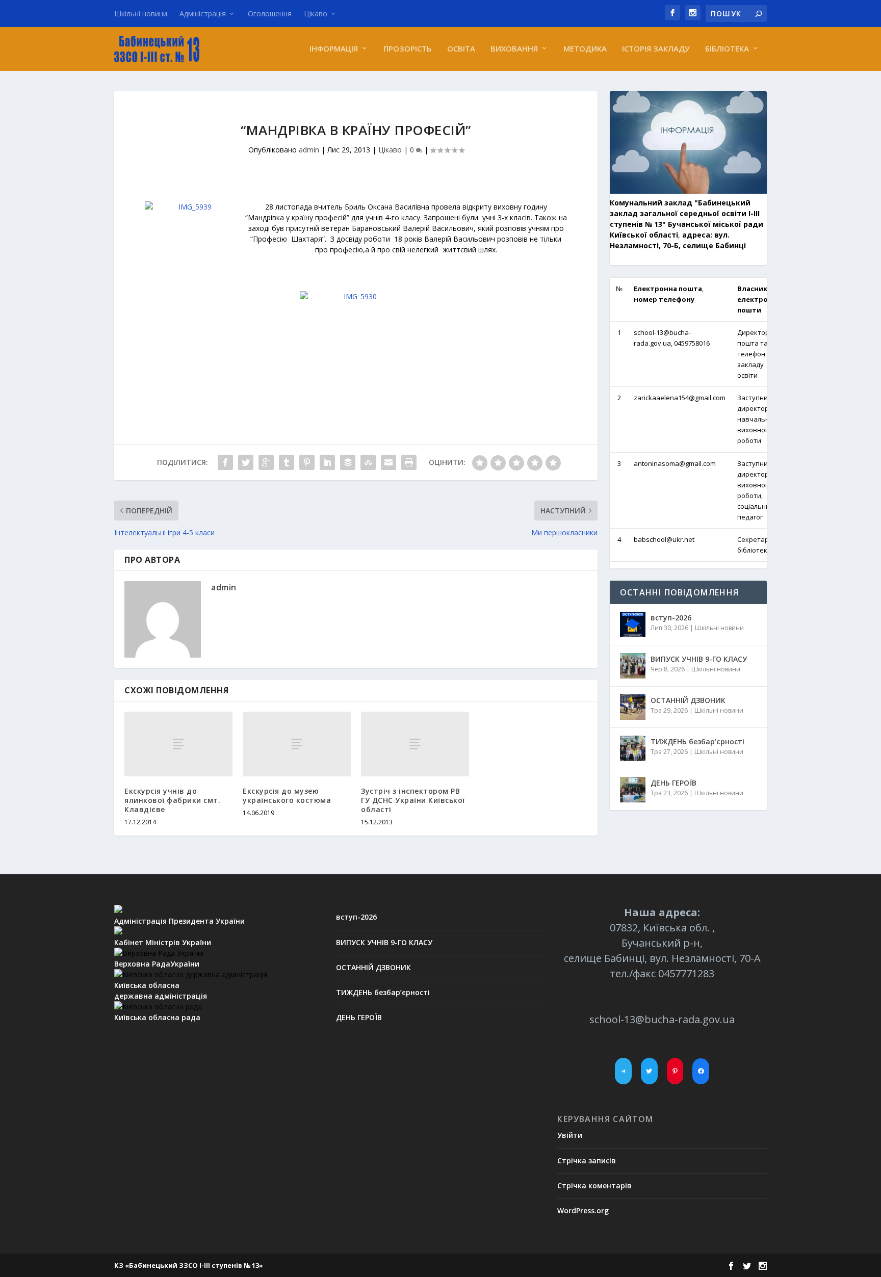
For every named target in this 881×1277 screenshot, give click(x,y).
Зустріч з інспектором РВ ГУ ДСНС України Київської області (413, 800)
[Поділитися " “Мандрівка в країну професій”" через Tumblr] (286, 462)
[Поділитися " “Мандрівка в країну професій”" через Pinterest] (307, 462)
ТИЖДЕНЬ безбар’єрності (697, 741)
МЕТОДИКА (585, 49)
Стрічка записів (586, 1160)
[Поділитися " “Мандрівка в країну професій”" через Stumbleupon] (368, 462)
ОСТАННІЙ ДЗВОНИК (688, 700)
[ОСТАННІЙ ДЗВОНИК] (632, 707)
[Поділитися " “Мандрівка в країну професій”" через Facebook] (225, 462)
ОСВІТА (461, 49)
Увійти (569, 1135)
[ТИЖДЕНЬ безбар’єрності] (632, 748)
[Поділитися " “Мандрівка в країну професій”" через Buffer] (348, 462)
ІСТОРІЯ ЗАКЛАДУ (656, 49)
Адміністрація (202, 13)
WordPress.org (583, 1210)
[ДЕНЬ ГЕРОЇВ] (632, 789)
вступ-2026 (671, 617)
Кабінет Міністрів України (162, 942)
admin (309, 149)
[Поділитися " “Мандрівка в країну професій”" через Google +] (266, 462)
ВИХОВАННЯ (514, 49)
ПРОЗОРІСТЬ (407, 49)
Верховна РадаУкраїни (156, 964)
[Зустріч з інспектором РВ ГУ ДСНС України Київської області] (415, 744)
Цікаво (315, 13)
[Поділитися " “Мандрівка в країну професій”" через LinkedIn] (327, 462)
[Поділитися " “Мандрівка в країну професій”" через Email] (388, 462)
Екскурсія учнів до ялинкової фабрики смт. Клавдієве (172, 800)
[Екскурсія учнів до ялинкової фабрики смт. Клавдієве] (178, 744)
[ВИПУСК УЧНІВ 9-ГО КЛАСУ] (632, 666)
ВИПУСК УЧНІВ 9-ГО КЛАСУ (699, 659)
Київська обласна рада (157, 1017)
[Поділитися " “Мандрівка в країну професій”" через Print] (409, 462)
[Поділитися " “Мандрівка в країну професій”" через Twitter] (246, 462)
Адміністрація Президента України (179, 921)
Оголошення (270, 13)
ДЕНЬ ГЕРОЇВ (673, 783)
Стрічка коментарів (594, 1185)
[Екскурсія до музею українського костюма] (297, 744)
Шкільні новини (140, 13)
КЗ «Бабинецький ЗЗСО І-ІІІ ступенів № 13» (188, 1265)
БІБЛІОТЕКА (727, 49)
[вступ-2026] (632, 624)
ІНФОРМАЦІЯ (333, 49)
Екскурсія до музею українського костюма (287, 795)
